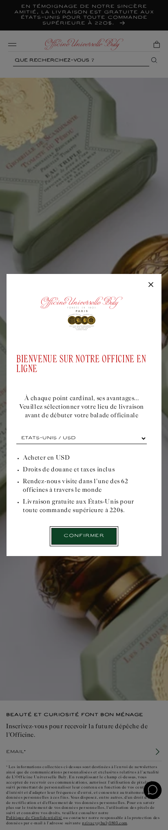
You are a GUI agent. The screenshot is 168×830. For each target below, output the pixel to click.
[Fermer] (151, 284)
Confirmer (84, 536)
